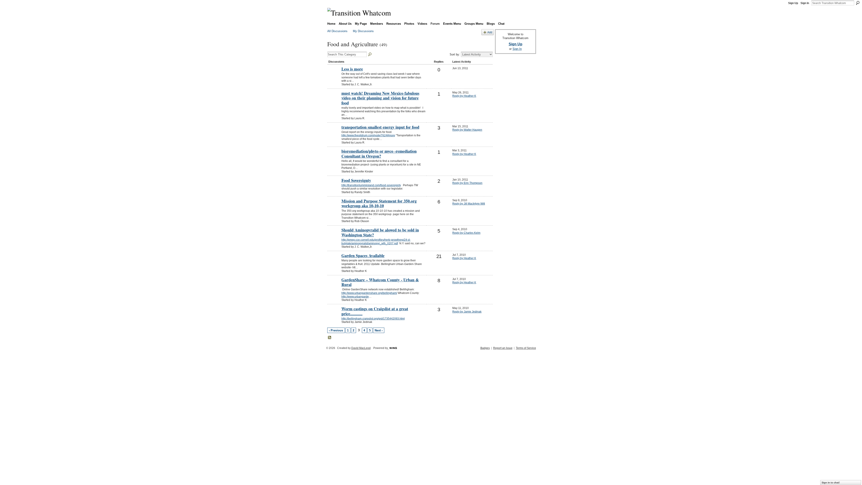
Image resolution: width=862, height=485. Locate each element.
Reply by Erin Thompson (467, 183)
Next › (379, 330)
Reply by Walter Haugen (467, 129)
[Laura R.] (333, 100)
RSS (330, 338)
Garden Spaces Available (363, 255)
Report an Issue (502, 348)
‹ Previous (336, 330)
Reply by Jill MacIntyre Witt (468, 203)
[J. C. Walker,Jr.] (333, 76)
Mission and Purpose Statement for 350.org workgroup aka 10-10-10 (379, 203)
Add (489, 32)
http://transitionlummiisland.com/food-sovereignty (371, 185)
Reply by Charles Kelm (466, 232)
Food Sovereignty (356, 180)
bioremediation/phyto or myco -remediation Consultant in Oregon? (379, 153)
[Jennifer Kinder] (333, 158)
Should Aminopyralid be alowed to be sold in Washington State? (380, 232)
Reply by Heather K (464, 95)
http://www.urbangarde (355, 296)
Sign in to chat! (831, 482)
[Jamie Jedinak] (333, 316)
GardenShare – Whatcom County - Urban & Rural (380, 282)
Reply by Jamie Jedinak (467, 311)
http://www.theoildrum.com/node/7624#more (368, 135)
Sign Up (793, 3)
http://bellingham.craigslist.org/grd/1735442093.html (373, 318)
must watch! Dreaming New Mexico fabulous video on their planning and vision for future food (380, 98)
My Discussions (363, 31)
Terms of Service (526, 348)
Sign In (804, 3)
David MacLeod (361, 348)
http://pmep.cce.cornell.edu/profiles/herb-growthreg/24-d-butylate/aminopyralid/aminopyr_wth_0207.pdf (376, 241)
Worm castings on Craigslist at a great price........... (374, 311)
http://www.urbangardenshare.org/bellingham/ (369, 293)
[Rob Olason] (333, 208)
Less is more (352, 69)
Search (858, 3)
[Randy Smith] (333, 188)
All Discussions (337, 31)
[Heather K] (333, 263)
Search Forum (370, 55)
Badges (485, 348)
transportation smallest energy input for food (380, 127)
